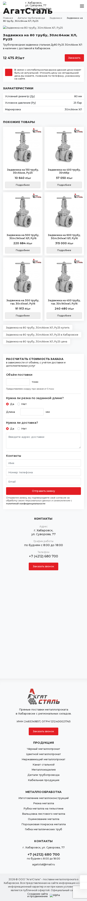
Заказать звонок (43, 566)
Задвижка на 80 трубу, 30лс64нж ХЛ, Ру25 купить (37, 327)
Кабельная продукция (43, 780)
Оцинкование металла (43, 819)
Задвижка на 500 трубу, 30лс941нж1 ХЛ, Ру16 (23, 237)
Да (12, 404)
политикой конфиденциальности (25, 503)
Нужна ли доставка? (22, 422)
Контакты (13, 455)
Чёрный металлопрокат (43, 748)
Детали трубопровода (43, 774)
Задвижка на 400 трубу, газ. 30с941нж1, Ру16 (64, 302)
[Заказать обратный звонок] (83, 885)
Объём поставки (19, 374)
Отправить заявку (43, 490)
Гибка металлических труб (43, 829)
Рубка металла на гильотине (43, 808)
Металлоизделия (44, 769)
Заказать (74, 57)
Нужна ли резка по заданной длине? (35, 398)
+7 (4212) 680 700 (43, 556)
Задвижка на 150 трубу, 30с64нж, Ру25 (23, 171)
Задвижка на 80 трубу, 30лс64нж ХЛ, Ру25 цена (36, 341)
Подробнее (23, 185)
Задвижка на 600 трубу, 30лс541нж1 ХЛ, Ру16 (64, 237)
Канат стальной (44, 764)
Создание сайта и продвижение (37, 895)
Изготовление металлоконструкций (43, 798)
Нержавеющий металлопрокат (43, 759)
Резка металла (43, 803)
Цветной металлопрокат (43, 754)
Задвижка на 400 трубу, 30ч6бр (64, 171)
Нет (24, 404)
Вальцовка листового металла (43, 813)
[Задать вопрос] (83, 878)
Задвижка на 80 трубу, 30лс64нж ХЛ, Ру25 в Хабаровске (42, 334)
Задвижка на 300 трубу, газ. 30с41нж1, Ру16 (22, 302)
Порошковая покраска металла (43, 824)
